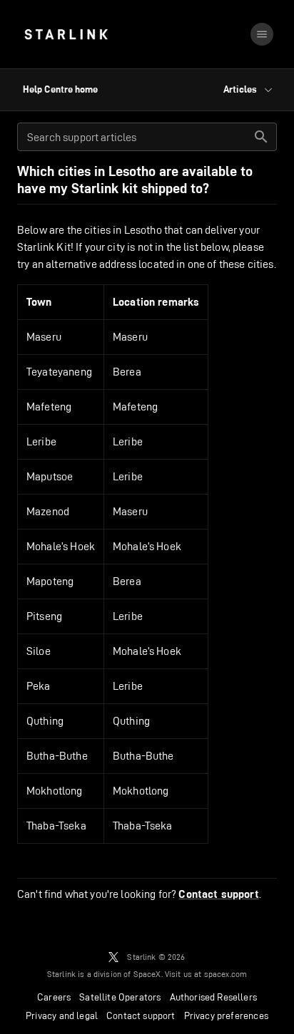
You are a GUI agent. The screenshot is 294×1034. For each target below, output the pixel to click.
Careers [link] (54, 997)
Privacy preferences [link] (226, 1015)
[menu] (261, 34)
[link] (66, 34)
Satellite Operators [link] (120, 997)
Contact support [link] (218, 894)
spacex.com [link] (226, 973)
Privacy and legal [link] (62, 1015)
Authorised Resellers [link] (213, 997)
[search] (261, 137)
